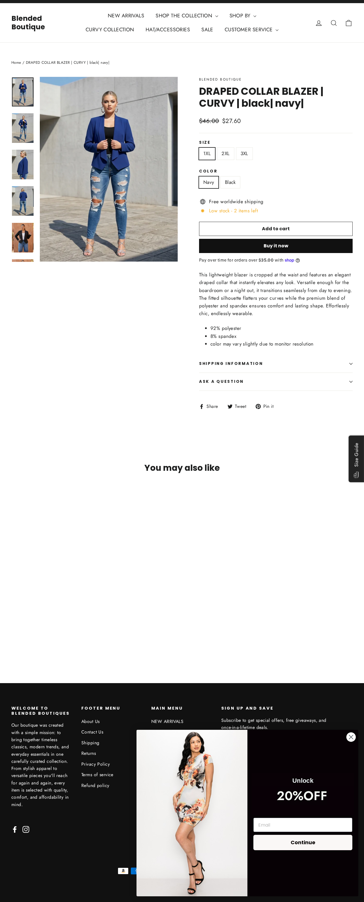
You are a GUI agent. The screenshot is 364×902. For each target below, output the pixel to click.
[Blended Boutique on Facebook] (14, 829)
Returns (88, 753)
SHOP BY (240, 15)
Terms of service (97, 774)
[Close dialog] (351, 737)
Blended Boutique (28, 22)
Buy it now (276, 246)
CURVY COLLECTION (110, 29)
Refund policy (95, 785)
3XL (244, 153)
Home (16, 62)
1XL (207, 153)
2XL (225, 153)
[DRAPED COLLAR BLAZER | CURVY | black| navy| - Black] (22, 632)
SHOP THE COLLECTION (185, 15)
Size (205, 142)
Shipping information (231, 363)
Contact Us (92, 732)
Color (208, 171)
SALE (207, 29)
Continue (303, 842)
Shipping (90, 742)
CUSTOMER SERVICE (249, 29)
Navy (208, 182)
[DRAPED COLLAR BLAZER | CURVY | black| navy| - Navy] (15, 632)
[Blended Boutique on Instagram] (25, 829)
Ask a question (221, 381)
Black (230, 182)
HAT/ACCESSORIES (168, 29)
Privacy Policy (95, 764)
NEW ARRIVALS (126, 15)
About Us (90, 721)
